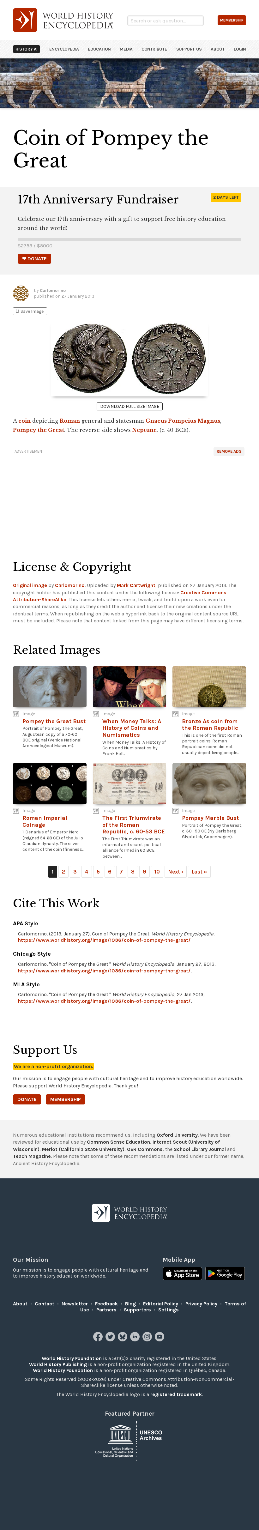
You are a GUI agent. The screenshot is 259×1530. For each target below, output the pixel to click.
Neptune (144, 430)
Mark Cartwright (136, 585)
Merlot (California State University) (83, 1149)
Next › (175, 871)
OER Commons (145, 1149)
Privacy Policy (201, 1304)
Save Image (29, 311)
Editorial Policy (160, 1304)
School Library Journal (200, 1149)
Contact (44, 1304)
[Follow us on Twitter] (111, 1340)
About (218, 49)
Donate (27, 1099)
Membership (65, 1099)
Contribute (154, 49)
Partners (106, 1310)
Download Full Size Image (129, 406)
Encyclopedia (64, 49)
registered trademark (176, 1394)
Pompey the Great (38, 430)
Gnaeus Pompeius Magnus (183, 421)
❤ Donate (34, 259)
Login (240, 49)
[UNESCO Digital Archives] (129, 1440)
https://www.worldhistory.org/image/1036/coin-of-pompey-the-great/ (104, 940)
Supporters (137, 1310)
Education (99, 49)
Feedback (106, 1304)
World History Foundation (72, 1358)
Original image (30, 585)
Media (126, 49)
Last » (199, 871)
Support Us (189, 49)
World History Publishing (58, 1364)
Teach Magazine (32, 1156)
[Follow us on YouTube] (160, 1340)
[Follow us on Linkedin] (135, 1340)
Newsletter (75, 1304)
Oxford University (177, 1135)
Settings (168, 1310)
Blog (130, 1304)
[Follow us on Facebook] (98, 1340)
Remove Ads (229, 451)
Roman (70, 421)
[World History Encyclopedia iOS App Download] (182, 1274)
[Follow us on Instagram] (148, 1340)
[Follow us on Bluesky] (123, 1340)
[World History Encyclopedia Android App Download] (225, 1274)
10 (157, 871)
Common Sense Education (118, 1142)
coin (24, 421)
